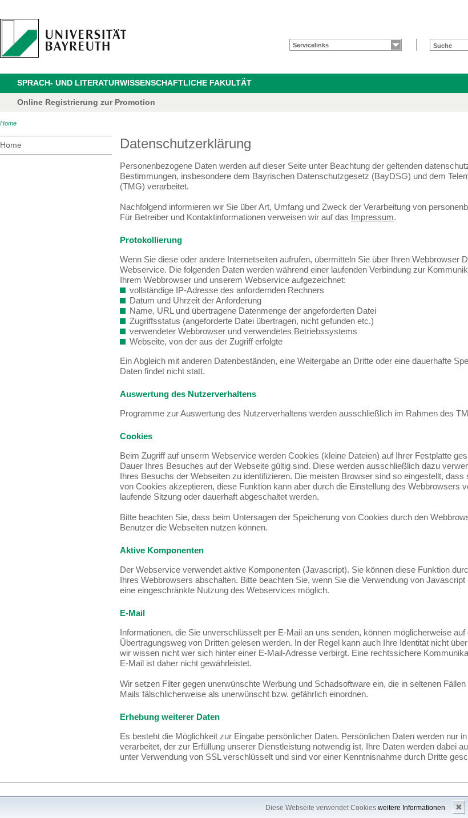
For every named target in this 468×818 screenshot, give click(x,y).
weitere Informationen (411, 808)
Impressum (372, 217)
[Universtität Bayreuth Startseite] (63, 38)
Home (8, 123)
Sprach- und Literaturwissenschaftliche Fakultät (134, 82)
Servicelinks (311, 45)
